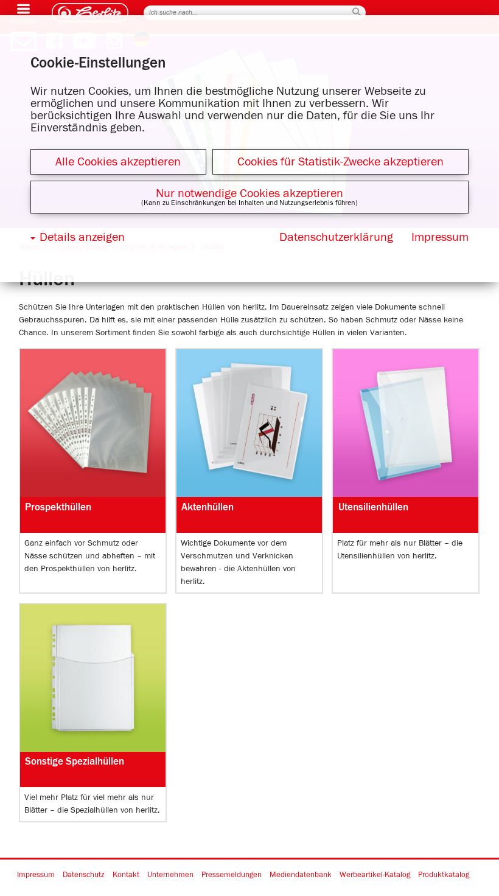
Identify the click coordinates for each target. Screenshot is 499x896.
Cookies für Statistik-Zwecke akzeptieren (340, 162)
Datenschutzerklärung (336, 237)
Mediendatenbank (301, 875)
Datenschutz (84, 875)
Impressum (36, 875)
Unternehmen (170, 875)
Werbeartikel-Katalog (375, 875)
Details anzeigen (82, 237)
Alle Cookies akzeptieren (118, 162)
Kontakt (126, 875)
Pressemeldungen (231, 875)
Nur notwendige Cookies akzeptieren (249, 193)
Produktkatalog (443, 875)
